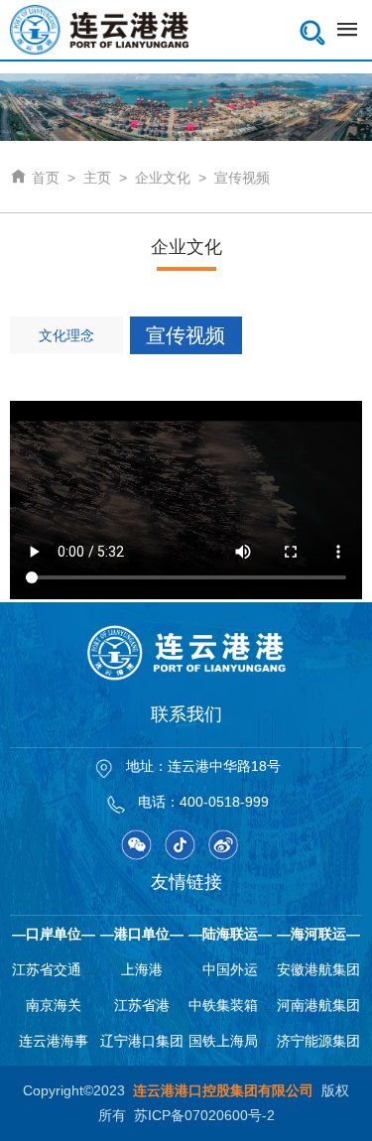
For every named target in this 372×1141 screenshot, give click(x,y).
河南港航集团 (318, 1005)
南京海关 (53, 1005)
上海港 (142, 969)
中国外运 (230, 969)
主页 (97, 178)
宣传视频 (242, 178)
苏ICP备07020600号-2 (204, 1115)
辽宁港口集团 (142, 1041)
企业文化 (162, 178)
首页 (35, 178)
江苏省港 (142, 1005)
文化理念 (66, 335)
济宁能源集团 (318, 1041)
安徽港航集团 (318, 969)
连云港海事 (53, 1041)
